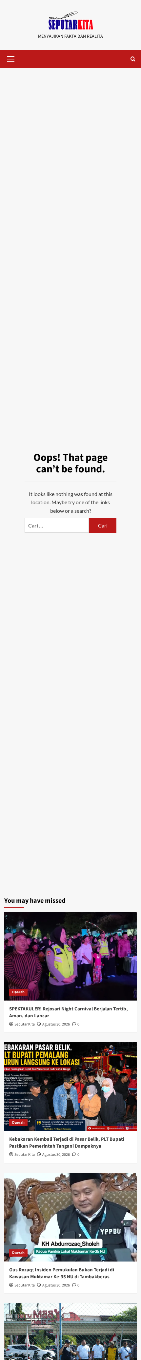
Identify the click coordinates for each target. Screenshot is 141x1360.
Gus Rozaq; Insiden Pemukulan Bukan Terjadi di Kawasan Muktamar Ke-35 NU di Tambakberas (61, 1273)
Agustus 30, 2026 (56, 1024)
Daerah (18, 992)
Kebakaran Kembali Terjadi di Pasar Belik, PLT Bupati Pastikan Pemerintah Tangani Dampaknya (66, 1143)
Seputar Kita (24, 1024)
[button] (10, 58)
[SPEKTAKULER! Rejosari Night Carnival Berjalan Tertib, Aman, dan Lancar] (70, 956)
